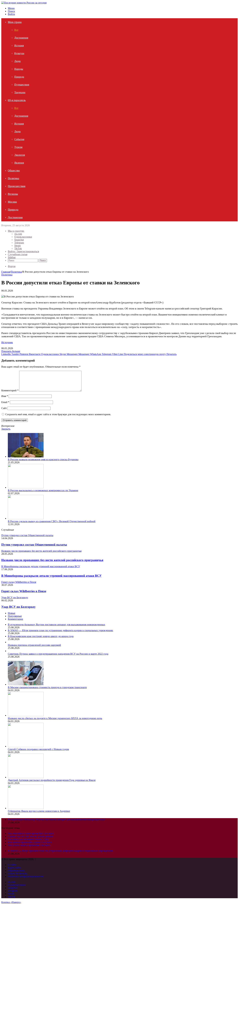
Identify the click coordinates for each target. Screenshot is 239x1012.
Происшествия (16, 186)
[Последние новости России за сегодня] (23, 2)
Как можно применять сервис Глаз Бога (30, 842)
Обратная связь (16, 870)
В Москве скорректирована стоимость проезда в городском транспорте (47, 687)
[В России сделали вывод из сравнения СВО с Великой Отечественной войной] (26, 518)
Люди (17, 61)
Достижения (21, 37)
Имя (4, 396)
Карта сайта (14, 867)
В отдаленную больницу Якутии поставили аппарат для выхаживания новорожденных (56, 624)
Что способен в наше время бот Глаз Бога (31, 833)
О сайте (12, 864)
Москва (12, 201)
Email (5, 402)
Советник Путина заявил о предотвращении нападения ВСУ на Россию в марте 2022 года (58, 653)
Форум (11, 266)
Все (16, 29)
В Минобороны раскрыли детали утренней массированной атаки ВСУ (51, 575)
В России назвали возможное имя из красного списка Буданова (43, 459)
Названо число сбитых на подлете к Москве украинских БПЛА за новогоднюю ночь (55, 718)
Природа (19, 76)
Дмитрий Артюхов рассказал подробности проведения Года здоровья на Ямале (52, 780)
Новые (11, 613)
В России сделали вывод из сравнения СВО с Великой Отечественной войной (51, 521)
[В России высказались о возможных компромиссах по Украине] (26, 487)
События (19, 139)
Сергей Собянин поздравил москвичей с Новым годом (38, 749)
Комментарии (15, 619)
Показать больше (10, 351)
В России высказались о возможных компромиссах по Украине (43, 490)
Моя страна (15, 22)
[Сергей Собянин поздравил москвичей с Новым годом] (26, 746)
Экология (19, 155)
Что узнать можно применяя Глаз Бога (29, 845)
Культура (19, 53)
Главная (5, 271)
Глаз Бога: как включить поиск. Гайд (28, 839)
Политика (13, 178)
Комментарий (10, 390)
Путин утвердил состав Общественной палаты (34, 544)
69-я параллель (17, 100)
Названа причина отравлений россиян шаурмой (34, 645)
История (19, 45)
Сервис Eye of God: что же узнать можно (30, 836)
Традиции (19, 92)
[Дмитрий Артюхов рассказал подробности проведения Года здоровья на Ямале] (26, 777)
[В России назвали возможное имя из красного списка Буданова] (26, 456)
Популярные (15, 616)
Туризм (18, 147)
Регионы (13, 193)
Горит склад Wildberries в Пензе (23, 591)
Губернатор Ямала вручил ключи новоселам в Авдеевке (39, 811)
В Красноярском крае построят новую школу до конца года (40, 636)
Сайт (4, 408)
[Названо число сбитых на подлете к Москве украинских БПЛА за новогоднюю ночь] (26, 715)
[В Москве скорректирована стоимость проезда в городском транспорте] (26, 684)
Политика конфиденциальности (25, 876)
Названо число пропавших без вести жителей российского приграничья (52, 560)
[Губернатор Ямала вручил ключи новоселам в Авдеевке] (26, 808)
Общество (14, 170)
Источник (7, 342)
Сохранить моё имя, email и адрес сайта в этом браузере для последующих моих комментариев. (58, 414)
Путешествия (21, 84)
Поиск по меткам (17, 873)
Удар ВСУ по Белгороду (18, 606)
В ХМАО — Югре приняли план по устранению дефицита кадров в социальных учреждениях (60, 630)
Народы (18, 69)
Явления (19, 162)
